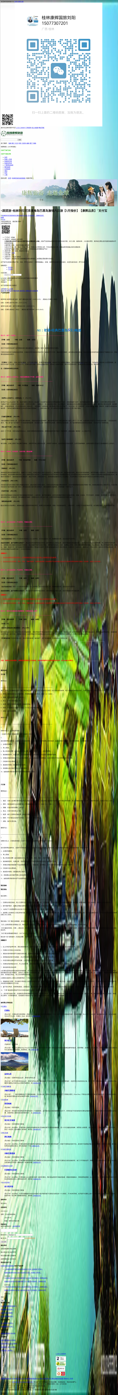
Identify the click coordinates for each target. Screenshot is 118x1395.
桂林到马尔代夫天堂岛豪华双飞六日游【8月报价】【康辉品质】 (25, 1281)
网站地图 (55, 1378)
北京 (16, 143)
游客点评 (29, 291)
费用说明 (10, 291)
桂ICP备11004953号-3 (26, 1382)
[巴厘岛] (4, 1006)
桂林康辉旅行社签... (7, 1326)
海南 (9, 143)
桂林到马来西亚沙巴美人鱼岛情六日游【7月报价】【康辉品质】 (25, 1290)
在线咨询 (35, 291)
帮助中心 (67, 1378)
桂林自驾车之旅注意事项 (9, 1343)
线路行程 (4, 291)
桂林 (13, 253)
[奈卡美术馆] (5, 1182)
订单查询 (28, 127)
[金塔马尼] (14, 1070)
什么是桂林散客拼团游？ (9, 1306)
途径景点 (22, 291)
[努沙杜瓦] (14, 1036)
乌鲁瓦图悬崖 (9, 1153)
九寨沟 (24, 143)
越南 (28, 143)
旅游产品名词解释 (7, 1313)
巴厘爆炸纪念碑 (10, 1170)
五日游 (10, 267)
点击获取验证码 (30, 1238)
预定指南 (16, 291)
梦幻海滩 (7, 1137)
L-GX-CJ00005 (20, 127)
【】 (36, 1016)
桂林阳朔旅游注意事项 (8, 1340)
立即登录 (4, 289)
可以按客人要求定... (7, 1350)
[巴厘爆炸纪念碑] (7, 1166)
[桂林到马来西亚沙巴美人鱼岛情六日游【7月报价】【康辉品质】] (26, 1287)
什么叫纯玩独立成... (7, 1316)
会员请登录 (16, 1226)
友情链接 (60, 1378)
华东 (19, 143)
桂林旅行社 (15, 1382)
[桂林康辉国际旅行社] (59, 206)
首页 (9, 178)
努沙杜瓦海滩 (9, 1120)
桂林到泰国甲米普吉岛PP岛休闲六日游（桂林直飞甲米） (22, 1272)
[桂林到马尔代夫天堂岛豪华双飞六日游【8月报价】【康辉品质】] (26, 1278)
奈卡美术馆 (8, 1186)
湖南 (34, 143)
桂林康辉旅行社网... (7, 1309)
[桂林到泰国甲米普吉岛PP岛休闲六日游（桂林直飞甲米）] (23, 1269)
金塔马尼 (7, 1074)
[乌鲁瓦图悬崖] (6, 1149)
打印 (3, 219)
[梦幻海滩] (4, 1133)
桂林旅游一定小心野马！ (9, 1347)
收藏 (2, 217)
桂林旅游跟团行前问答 (8, 1333)
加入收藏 (35, 127)
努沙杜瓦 (7, 1040)
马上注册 (10, 289)
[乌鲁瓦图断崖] (6, 1086)
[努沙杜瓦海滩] (6, 1116)
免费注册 (21, 1)
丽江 (13, 143)
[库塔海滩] (4, 1099)
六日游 (10, 269)
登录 (15, 1)
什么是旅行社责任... (7, 1323)
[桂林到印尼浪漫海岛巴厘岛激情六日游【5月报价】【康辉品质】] (22, 215)
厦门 (31, 143)
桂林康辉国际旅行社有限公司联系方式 (38, 1378)
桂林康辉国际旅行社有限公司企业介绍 (13, 1378)
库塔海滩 (7, 1104)
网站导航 (41, 127)
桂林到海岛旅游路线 (18, 178)
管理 (71, 1378)
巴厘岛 (7, 1010)
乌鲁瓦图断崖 (9, 1090)
